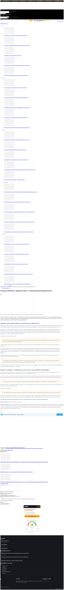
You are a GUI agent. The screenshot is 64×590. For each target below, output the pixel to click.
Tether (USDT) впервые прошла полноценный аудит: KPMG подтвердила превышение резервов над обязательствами (24, 461)
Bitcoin (3, 25)
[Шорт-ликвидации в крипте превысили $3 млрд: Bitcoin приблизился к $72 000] (9, 43)
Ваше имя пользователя (13, 11)
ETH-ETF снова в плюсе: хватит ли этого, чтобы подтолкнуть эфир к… (15, 87)
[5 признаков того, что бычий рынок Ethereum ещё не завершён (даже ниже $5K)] (9, 115)
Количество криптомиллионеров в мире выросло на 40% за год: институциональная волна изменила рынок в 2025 (24, 481)
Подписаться (59, 414)
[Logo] (14, 21)
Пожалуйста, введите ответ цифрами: (6, 500)
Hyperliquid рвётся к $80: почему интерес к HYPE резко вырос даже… (15, 149)
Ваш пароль (11, 12)
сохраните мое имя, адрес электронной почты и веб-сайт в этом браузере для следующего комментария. (18, 498)
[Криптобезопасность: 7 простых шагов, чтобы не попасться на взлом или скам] (5, 470)
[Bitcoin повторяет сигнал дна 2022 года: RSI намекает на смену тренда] (9, 33)
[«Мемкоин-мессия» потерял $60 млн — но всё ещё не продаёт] (9, 177)
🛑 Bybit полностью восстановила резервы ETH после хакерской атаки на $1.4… (17, 127)
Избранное (3, 234)
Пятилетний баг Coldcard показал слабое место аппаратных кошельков (16, 75)
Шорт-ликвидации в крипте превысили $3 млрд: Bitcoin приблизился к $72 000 (17, 45)
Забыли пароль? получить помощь (5, 14)
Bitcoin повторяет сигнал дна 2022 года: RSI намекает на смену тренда (15, 35)
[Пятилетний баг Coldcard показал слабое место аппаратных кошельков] (9, 73)
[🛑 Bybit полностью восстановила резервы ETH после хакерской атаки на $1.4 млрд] (9, 125)
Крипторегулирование (5, 182)
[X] (1, 443)
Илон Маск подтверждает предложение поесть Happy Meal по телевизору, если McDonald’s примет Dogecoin (24, 448)
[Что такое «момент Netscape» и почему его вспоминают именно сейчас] (9, 95)
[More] (8, 443)
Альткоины (3, 130)
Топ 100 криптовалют (4, 548)
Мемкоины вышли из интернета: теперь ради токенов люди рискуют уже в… (17, 139)
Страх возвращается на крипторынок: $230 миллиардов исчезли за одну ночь (17, 107)
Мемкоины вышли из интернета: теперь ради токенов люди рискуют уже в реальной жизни (15, 553)
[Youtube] (48, 581)
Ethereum (3, 77)
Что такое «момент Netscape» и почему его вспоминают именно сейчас (16, 97)
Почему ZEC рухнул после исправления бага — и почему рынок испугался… (16, 159)
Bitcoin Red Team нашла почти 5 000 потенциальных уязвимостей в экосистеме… (17, 65)
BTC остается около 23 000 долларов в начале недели (16, 447)
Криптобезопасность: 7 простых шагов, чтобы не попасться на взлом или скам (16, 471)
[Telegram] (5, 443)
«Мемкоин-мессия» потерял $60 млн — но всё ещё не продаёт (14, 179)
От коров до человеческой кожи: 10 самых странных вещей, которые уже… (16, 254)
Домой (1, 286)
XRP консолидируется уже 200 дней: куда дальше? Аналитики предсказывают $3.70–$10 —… (19, 231)
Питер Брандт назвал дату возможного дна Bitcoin (12, 55)
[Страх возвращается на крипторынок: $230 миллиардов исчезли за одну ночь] (9, 105)
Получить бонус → (32, 516)
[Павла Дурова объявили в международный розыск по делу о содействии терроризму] (9, 272)
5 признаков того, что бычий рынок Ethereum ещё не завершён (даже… (16, 117)
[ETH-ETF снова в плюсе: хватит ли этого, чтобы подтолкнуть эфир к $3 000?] (9, 85)
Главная (3, 23)
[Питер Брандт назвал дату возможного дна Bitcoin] (9, 53)
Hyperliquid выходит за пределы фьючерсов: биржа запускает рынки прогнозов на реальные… (20, 169)
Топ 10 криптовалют (4, 544)
